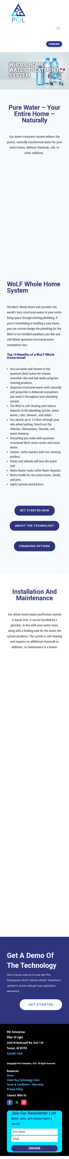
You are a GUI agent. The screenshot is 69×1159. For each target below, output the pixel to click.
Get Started (40, 1004)
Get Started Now (34, 510)
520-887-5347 (15, 1053)
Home (10, 1075)
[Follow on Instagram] (24, 1102)
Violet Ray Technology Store (23, 1080)
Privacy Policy (15, 1089)
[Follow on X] (17, 1102)
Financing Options (34, 546)
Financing (54, 44)
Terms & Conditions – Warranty (25, 1084)
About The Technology (34, 525)
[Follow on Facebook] (10, 1102)
